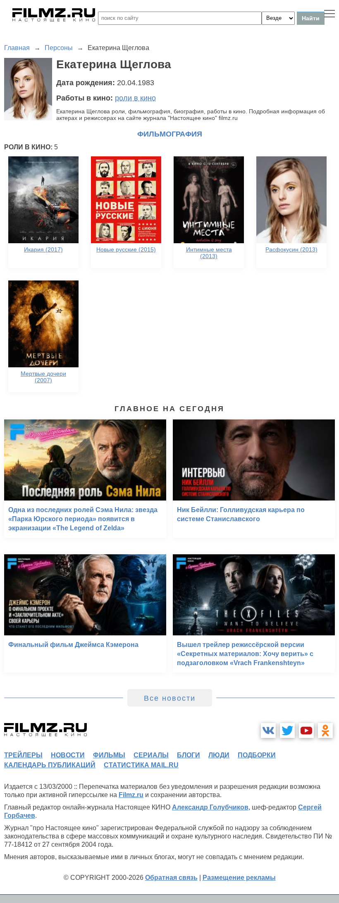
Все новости (170, 698)
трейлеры (23, 755)
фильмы (109, 755)
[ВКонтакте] (268, 730)
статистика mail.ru (141, 765)
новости (68, 755)
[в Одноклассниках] (325, 730)
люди (218, 755)
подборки (257, 755)
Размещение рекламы (239, 877)
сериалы (151, 755)
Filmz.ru (131, 794)
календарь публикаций (49, 765)
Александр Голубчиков (210, 807)
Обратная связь (171, 877)
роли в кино (135, 98)
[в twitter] (287, 730)
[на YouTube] (306, 730)
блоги (188, 755)
